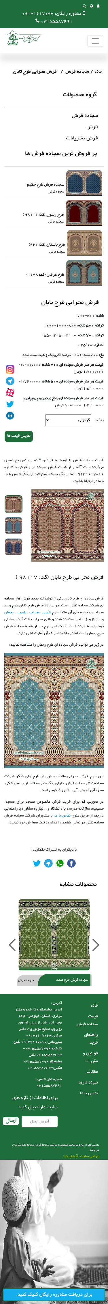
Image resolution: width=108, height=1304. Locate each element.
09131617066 (38, 14)
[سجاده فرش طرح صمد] (54, 935)
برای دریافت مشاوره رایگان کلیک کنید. (54, 1294)
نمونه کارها (88, 1082)
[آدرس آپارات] (10, 392)
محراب (34, 612)
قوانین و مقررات (90, 1057)
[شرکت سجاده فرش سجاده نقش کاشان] (23, 37)
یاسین (21, 612)
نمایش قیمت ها (19, 436)
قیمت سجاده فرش (87, 1020)
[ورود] (98, 7)
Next (95, 945)
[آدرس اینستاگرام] (10, 369)
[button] (91, 7)
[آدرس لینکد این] (10, 415)
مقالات (92, 1072)
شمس (46, 612)
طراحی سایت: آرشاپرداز (81, 1156)
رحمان (9, 612)
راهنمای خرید (91, 1039)
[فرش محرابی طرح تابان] (71, 863)
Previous (11, 945)
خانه (98, 71)
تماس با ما (62, 815)
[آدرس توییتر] (10, 404)
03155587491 (57, 21)
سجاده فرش (77, 71)
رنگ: (100, 420)
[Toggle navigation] (95, 41)
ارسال (10, 1121)
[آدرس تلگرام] (10, 381)
